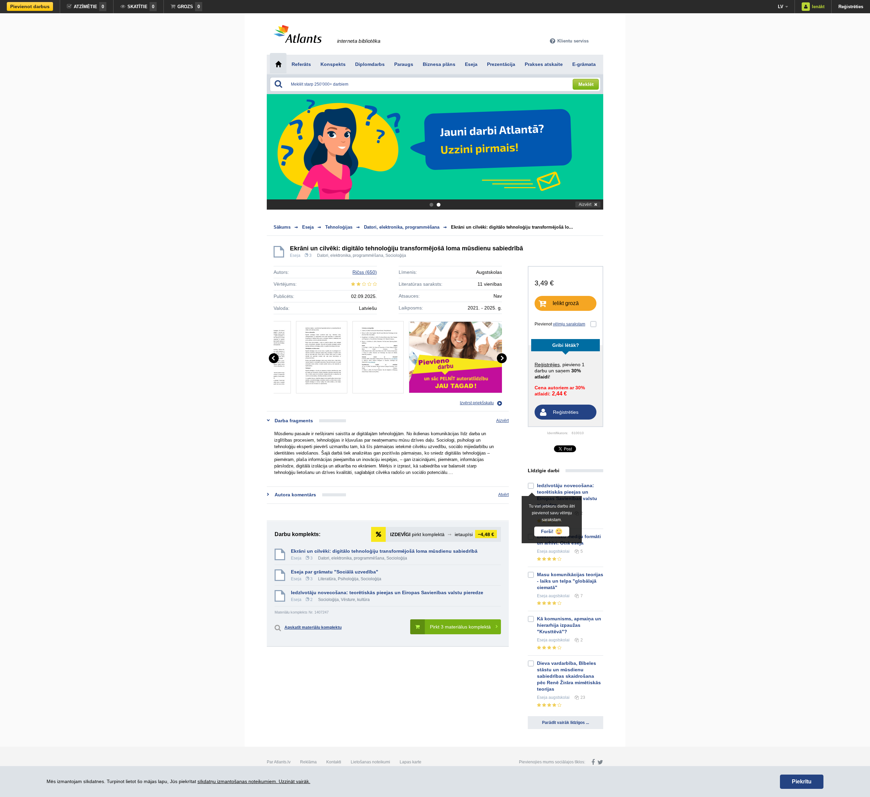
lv (780, 6)
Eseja (295, 255)
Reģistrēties (850, 6)
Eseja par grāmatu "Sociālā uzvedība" (334, 571)
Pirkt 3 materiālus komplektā (460, 627)
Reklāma (308, 762)
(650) (364, 272)
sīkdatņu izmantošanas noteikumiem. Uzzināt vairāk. (253, 781)
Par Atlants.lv (279, 762)
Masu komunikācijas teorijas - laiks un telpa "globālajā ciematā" (570, 581)
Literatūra (327, 579)
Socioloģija (395, 255)
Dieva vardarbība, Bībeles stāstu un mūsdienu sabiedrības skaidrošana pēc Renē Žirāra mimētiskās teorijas (569, 676)
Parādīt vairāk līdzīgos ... (565, 722)
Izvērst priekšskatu (477, 403)
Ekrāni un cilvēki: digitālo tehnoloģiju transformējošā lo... (512, 227)
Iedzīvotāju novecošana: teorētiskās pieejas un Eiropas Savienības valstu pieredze (387, 592)
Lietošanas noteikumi (370, 762)
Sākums (282, 227)
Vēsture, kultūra (355, 599)
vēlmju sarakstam (569, 324)
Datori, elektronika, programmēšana (350, 255)
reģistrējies (547, 364)
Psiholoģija (348, 579)
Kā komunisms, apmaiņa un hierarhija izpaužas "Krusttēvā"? (569, 625)
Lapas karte (410, 762)
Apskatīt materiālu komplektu (313, 627)
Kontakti (333, 762)
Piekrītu (802, 781)
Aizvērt (585, 204)
